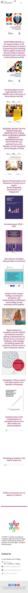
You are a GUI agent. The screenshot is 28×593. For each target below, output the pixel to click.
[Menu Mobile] (15, 1)
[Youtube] (18, 585)
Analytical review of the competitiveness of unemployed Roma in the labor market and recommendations (14, 421)
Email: (12, 566)
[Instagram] (15, 585)
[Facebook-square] (9, 585)
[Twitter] (12, 585)
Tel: (10, 573)
